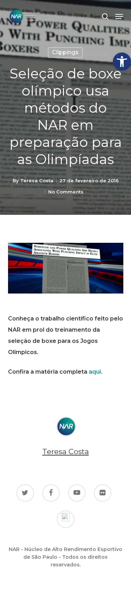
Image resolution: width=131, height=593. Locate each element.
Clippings (65, 52)
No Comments (65, 192)
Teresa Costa (36, 180)
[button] (122, 61)
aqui (95, 371)
